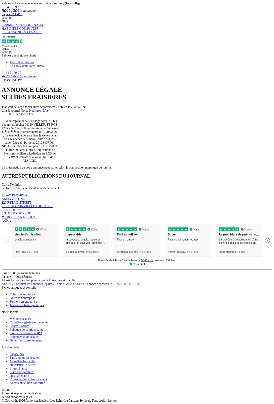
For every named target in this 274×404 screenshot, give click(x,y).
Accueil (6, 284)
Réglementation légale (24, 336)
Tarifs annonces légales (24, 357)
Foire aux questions (22, 372)
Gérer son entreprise (22, 298)
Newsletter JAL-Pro (22, 365)
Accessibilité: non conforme (27, 383)
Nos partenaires (19, 375)
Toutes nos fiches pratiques (27, 305)
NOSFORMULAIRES (13, 23)
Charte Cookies (19, 326)
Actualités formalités (23, 361)
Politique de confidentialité (26, 329)
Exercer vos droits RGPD (26, 333)
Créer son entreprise (22, 294)
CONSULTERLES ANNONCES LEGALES (22, 30)
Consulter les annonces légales (33, 284)
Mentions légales (20, 318)
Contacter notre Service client (28, 379)
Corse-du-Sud (73, 284)
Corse (58, 284)
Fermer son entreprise (23, 301)
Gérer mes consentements (26, 340)
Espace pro (17, 354)
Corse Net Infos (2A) (34, 110)
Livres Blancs (18, 368)
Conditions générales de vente (29, 322)
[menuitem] (141, 62)
